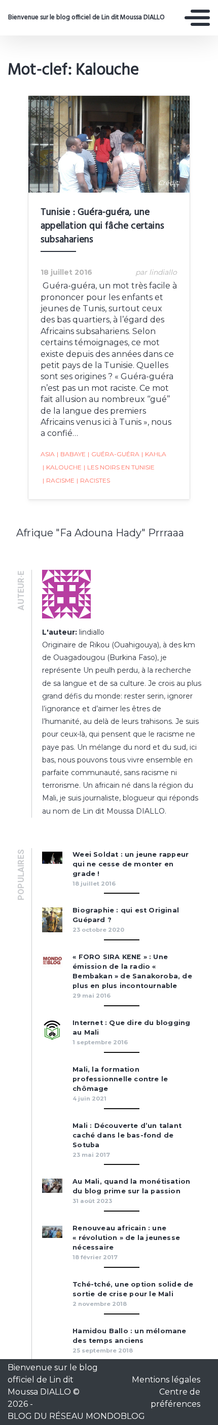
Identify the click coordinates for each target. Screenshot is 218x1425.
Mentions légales (166, 1379)
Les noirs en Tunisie (119, 467)
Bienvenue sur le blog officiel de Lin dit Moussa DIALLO (86, 18)
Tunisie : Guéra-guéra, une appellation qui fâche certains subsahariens (102, 226)
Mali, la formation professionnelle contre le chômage (120, 1079)
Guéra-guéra (113, 454)
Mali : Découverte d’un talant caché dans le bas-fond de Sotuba (126, 1135)
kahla (153, 454)
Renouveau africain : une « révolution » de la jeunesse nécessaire (126, 1237)
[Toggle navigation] (197, 17)
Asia (48, 454)
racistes (93, 480)
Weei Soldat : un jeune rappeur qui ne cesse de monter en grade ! (130, 864)
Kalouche (62, 467)
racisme (59, 480)
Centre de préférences (175, 1398)
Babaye (71, 454)
